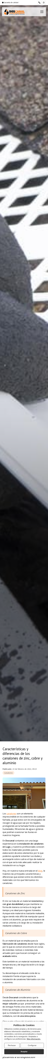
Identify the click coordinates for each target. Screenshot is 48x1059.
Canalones (8, 773)
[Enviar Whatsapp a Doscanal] (44, 2)
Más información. (34, 1039)
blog (40, 870)
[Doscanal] (14, 12)
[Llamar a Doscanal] (39, 2)
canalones (11, 813)
